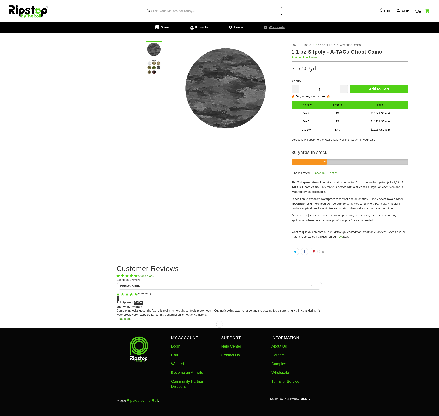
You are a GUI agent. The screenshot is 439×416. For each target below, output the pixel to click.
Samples (278, 364)
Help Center (231, 346)
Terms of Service (285, 381)
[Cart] (427, 11)
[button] (300, 57)
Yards (296, 81)
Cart (174, 355)
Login (175, 346)
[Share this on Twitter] (295, 251)
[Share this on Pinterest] (314, 251)
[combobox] (213, 11)
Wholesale (280, 372)
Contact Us (230, 355)
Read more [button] (124, 318)
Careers (278, 355)
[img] (127, 294)
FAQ (340, 236)
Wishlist (177, 364)
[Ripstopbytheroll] (28, 10)
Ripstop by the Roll (142, 400)
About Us (279, 346)
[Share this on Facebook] (304, 251)
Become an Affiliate (187, 372)
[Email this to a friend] (323, 251)
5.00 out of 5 (146, 276)
